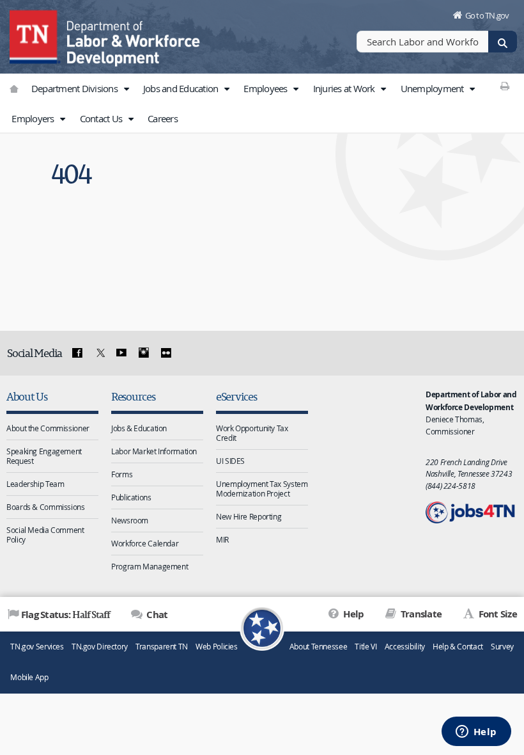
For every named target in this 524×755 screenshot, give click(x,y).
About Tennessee (318, 646)
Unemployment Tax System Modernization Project (261, 488)
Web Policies (217, 646)
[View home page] (35, 35)
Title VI (365, 646)
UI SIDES (230, 461)
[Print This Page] (504, 85)
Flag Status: (65, 614)
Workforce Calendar (144, 543)
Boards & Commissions (45, 507)
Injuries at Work (345, 88)
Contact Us (102, 118)
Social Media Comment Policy (45, 534)
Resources (133, 396)
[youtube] (121, 353)
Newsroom (129, 520)
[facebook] (77, 353)
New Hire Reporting (248, 516)
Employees (266, 88)
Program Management (149, 566)
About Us (26, 396)
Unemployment (433, 88)
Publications (131, 497)
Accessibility (405, 646)
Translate (420, 614)
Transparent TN (161, 646)
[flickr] (165, 353)
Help (352, 614)
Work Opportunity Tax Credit (252, 433)
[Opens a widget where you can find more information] (476, 733)
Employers (34, 118)
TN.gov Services (36, 646)
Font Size (496, 614)
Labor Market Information (154, 451)
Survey (502, 646)
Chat (155, 614)
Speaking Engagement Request (44, 456)
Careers (163, 118)
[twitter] (99, 353)
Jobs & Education (139, 428)
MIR (222, 539)
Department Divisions (75, 88)
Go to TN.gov (487, 15)
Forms (121, 474)
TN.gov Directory (100, 646)
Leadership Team (35, 484)
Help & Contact (458, 646)
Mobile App (29, 677)
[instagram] (144, 353)
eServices (236, 396)
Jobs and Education (181, 88)
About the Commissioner (47, 428)
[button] (125, 89)
